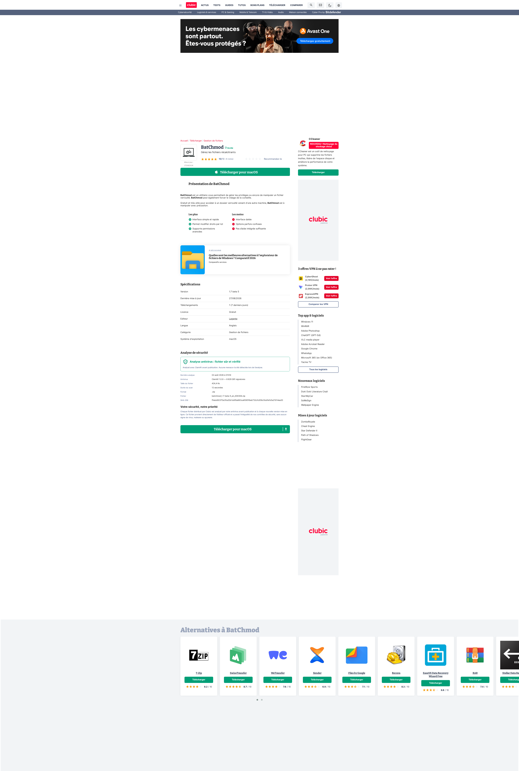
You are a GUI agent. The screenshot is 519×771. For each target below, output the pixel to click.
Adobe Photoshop (310, 331)
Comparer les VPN (318, 304)
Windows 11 (307, 322)
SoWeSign (306, 400)
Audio (281, 12)
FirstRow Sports (309, 387)
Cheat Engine (308, 426)
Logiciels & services (206, 12)
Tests (216, 5)
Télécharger (277, 5)
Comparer (296, 5)
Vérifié (230, 148)
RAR (475, 673)
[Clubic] (191, 5)
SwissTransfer (238, 673)
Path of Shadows (310, 435)
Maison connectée (298, 12)
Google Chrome (309, 349)
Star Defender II (309, 431)
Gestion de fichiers (213, 141)
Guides (229, 5)
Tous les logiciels (318, 369)
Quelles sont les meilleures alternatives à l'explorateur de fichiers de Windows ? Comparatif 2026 (243, 257)
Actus (205, 5)
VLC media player (310, 340)
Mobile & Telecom (248, 12)
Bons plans (257, 5)
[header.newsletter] (320, 5)
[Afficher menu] (180, 5)
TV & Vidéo (267, 12)
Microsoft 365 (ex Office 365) (316, 358)
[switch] (329, 5)
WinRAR (305, 326)
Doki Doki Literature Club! (314, 391)
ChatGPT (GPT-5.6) (311, 335)
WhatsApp (306, 353)
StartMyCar (307, 396)
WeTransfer (278, 673)
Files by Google (356, 673)
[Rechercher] (311, 5)
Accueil (184, 141)
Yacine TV (306, 362)
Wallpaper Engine (310, 405)
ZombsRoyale (308, 422)
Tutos (242, 5)
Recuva (396, 673)
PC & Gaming (228, 12)
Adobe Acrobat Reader (313, 344)
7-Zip (199, 673)
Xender (317, 673)
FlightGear (306, 440)
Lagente (233, 319)
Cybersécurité (185, 12)
